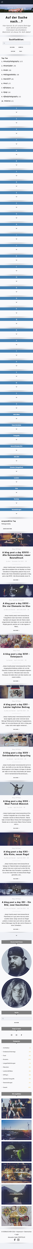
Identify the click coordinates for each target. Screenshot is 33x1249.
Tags (20, 51)
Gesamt (5, 1087)
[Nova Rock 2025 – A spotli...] (16, 1130)
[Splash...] (16, 1151)
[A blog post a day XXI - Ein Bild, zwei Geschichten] (16, 889)
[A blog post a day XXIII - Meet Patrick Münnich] (16, 788)
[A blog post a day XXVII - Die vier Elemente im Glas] (16, 590)
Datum (13, 51)
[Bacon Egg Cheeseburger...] (16, 1173)
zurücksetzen (7, 528)
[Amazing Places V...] (16, 1194)
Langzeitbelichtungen (9, 1063)
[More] (16, 935)
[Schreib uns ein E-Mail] (16, 1035)
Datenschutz (28, 1232)
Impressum (19, 1232)
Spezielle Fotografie (8, 1079)
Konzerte (5, 1059)
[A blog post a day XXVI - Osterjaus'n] (16, 641)
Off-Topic (5, 1075)
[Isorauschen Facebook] (21, 1035)
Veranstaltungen (7, 1082)
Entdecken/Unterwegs (9, 1051)
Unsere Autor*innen (16, 942)
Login (17, 1234)
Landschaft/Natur (8, 1071)
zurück (21, 47)
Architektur (6, 1048)
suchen (12, 47)
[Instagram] (18, 1240)
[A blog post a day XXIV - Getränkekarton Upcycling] (16, 740)
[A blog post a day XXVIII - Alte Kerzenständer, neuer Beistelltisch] (16, 539)
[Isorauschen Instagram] (11, 1035)
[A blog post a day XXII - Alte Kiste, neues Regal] (16, 839)
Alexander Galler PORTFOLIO (16, 1237)
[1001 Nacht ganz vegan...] (16, 1216)
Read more (16, 579)
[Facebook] (15, 1240)
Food (4, 1055)
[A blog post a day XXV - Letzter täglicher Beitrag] (16, 692)
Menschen (6, 1067)
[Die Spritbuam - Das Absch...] (16, 1109)
